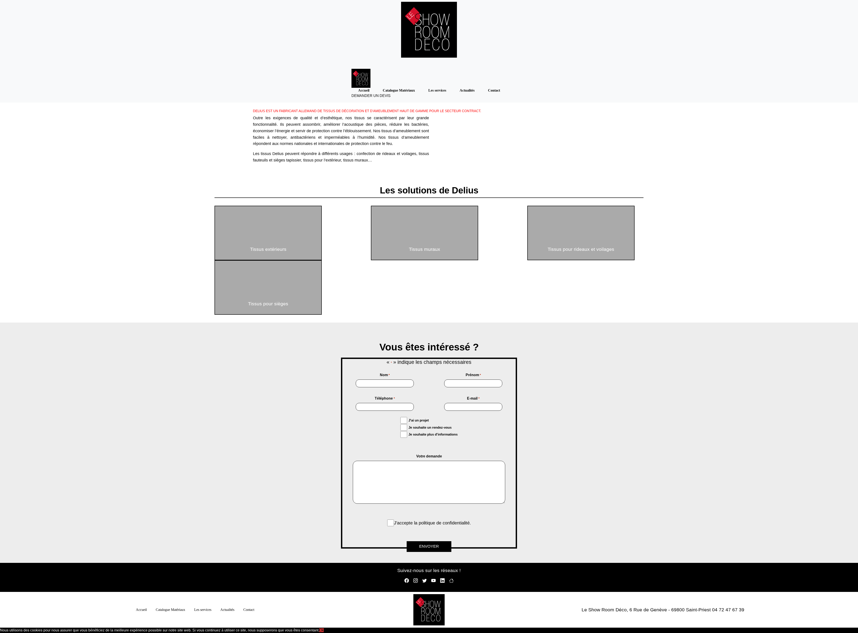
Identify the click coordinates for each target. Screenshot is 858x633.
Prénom (473, 375)
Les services (437, 90)
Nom (385, 375)
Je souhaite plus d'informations (433, 434)
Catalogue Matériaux (399, 90)
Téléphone (385, 398)
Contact (494, 90)
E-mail (473, 398)
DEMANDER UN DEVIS (371, 96)
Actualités (467, 90)
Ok (321, 630)
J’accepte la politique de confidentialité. (432, 522)
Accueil (363, 90)
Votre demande (429, 456)
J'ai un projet (418, 420)
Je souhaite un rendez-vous (430, 427)
